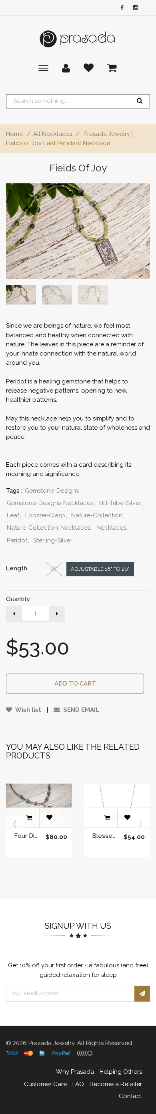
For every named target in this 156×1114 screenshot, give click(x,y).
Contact (130, 1096)
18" (54, 569)
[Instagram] (133, 8)
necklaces (112, 527)
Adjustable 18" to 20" (100, 569)
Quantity (18, 599)
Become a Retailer (116, 1084)
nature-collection (97, 515)
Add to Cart (75, 683)
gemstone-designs (53, 490)
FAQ (78, 1084)
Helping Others (121, 1071)
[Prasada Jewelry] (78, 39)
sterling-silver (52, 540)
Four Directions (26, 835)
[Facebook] (120, 8)
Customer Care (45, 1084)
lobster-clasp (46, 515)
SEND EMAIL (80, 709)
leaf (14, 515)
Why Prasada (75, 1071)
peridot (18, 540)
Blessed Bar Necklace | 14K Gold (104, 835)
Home (14, 134)
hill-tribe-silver (121, 503)
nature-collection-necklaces (49, 527)
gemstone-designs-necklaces (51, 503)
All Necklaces (52, 134)
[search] (139, 101)
